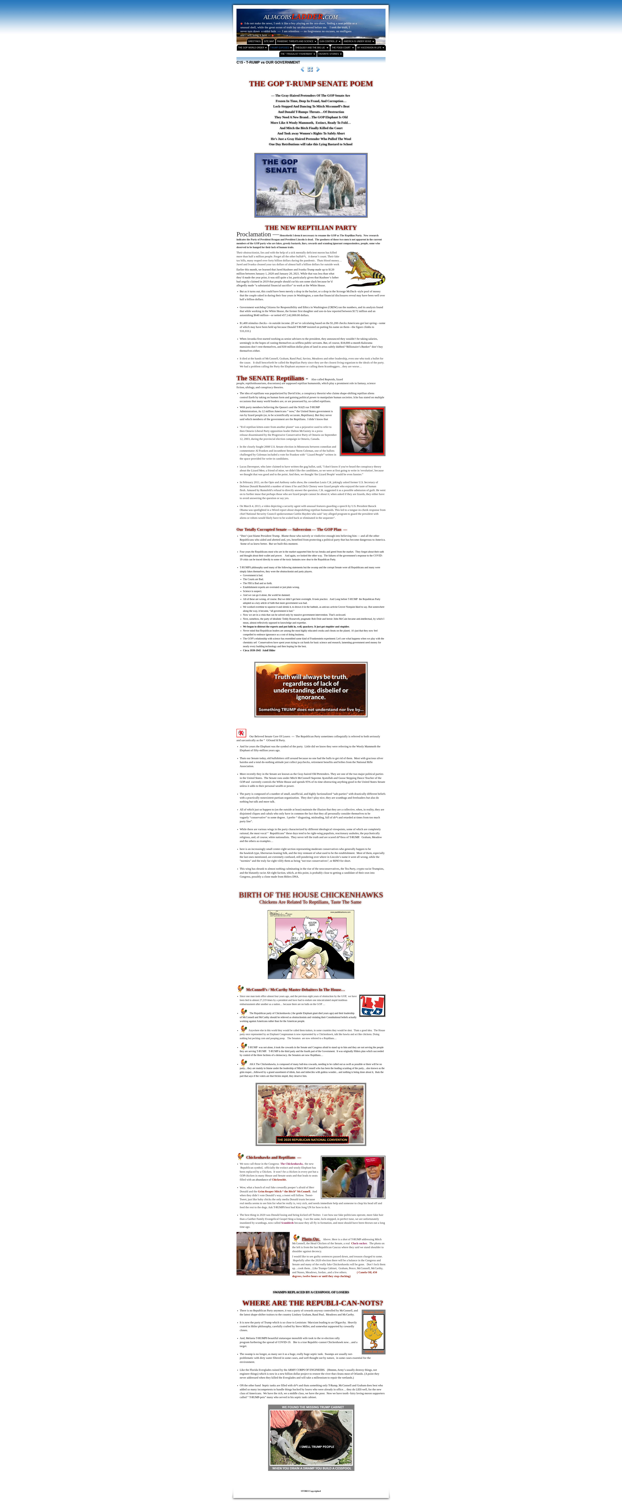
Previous (302, 70)
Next (318, 70)
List (310, 70)
